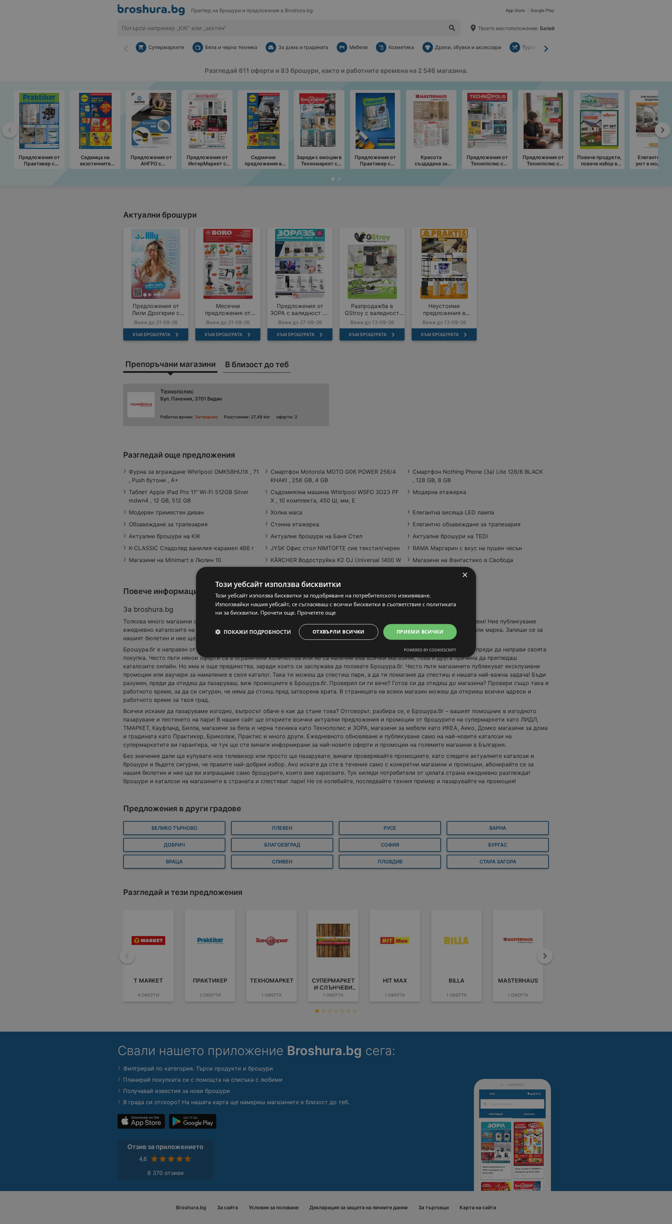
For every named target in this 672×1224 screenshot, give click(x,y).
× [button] (464, 574)
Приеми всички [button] (420, 631)
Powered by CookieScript (430, 649)
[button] (253, 632)
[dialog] (336, 612)
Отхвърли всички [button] (339, 631)
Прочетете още (316, 612)
